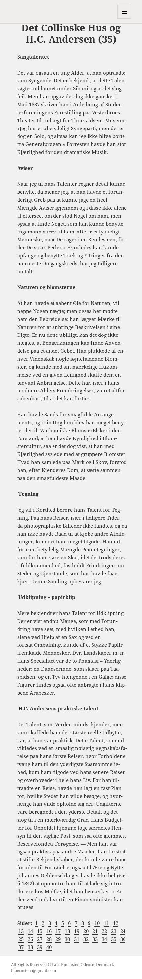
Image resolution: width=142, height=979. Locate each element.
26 (30, 939)
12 (115, 923)
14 (30, 931)
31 (76, 939)
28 (49, 939)
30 (67, 939)
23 (113, 931)
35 (113, 939)
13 (21, 931)
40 (49, 947)
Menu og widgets (124, 18)
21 (95, 931)
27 (39, 939)
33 (95, 939)
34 (104, 939)
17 (58, 931)
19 (76, 931)
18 (67, 931)
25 (21, 939)
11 (106, 923)
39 (39, 947)
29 (58, 939)
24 (122, 931)
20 (86, 931)
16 (49, 931)
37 (21, 947)
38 (30, 947)
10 (97, 923)
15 (39, 931)
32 (86, 939)
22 (104, 931)
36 (122, 939)
